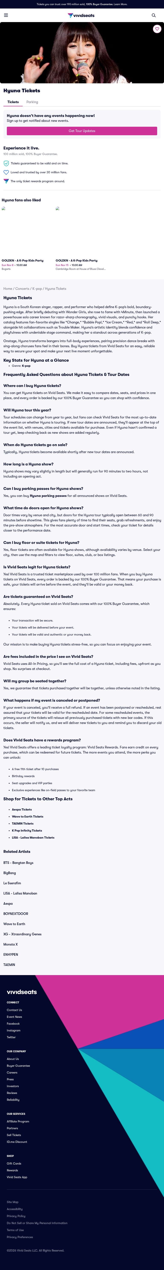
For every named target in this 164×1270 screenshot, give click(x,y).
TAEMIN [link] (9, 965)
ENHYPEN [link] (10, 955)
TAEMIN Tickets (23, 823)
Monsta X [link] (10, 944)
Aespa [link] (8, 904)
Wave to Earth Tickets (27, 816)
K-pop (37, 289)
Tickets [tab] (13, 102)
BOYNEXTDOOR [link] (15, 914)
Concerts (22, 289)
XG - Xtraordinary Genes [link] (22, 934)
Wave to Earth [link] (14, 924)
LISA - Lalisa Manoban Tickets (33, 837)
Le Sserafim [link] (12, 883)
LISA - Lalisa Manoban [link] (20, 893)
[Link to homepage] (82, 15)
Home (7, 289)
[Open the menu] (6, 15)
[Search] (153, 15)
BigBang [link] (9, 873)
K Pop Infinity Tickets (27, 830)
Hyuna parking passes (48, 496)
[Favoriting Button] (157, 29)
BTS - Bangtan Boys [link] (18, 863)
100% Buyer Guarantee (99, 4)
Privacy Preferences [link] (20, 1237)
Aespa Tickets (22, 809)
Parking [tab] (32, 102)
